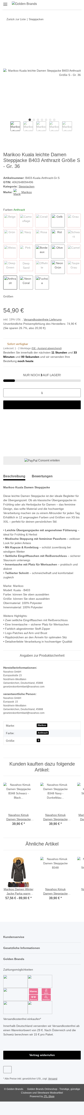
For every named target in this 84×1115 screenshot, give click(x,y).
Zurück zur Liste (16, 19)
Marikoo (42, 734)
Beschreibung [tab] (14, 481)
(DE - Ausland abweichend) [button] (47, 353)
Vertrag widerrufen (42, 1068)
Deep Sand (28, 266)
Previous (6, 129)
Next (75, 129)
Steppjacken (26, 187)
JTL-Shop (49, 1110)
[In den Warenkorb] (6, 32)
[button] (63, 4)
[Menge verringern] (7, 397)
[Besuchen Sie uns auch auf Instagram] (7, 1082)
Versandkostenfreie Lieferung (44, 320)
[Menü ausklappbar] (5, 2)
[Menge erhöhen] (76, 397)
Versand (54, 1092)
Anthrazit (43, 741)
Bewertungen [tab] (42, 481)
